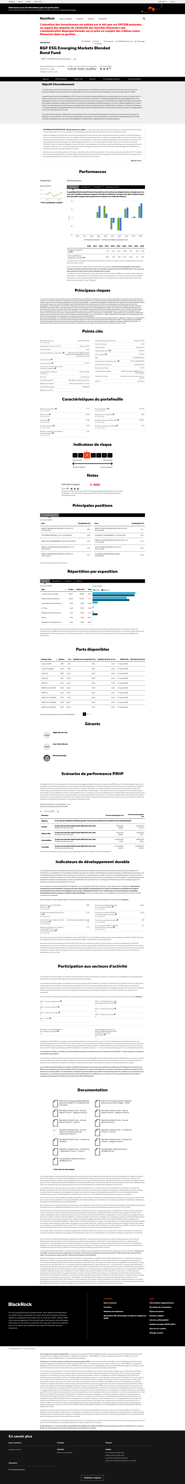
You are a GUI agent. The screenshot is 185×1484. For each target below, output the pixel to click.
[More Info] (110, 68)
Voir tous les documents (64, 1169)
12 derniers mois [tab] (111, 187)
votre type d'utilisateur (68, 10)
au (41, 811)
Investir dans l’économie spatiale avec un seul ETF (120, 1460)
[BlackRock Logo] (21, 1305)
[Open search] (144, 19)
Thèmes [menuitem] (91, 19)
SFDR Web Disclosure (125, 41)
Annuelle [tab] (84, 187)
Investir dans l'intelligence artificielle (116, 1458)
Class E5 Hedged (47, 668)
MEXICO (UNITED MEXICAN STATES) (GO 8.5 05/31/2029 (111, 529)
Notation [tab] (79, 581)
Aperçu (46, 79)
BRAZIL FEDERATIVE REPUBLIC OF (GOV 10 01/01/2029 (57, 529)
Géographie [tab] (56, 581)
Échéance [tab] (68, 581)
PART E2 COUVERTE (48, 707)
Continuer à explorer (92, 1478)
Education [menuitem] (103, 19)
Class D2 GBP (46, 664)
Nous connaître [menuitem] (66, 19)
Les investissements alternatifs (114, 1452)
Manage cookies (156, 1333)
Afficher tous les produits (64, 1452)
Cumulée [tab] (96, 187)
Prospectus (110, 41)
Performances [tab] (74, 181)
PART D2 (44, 693)
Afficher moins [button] (136, 161)
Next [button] (89, 714)
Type (43, 589)
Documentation (134, 79)
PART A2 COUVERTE (48, 688)
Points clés (78, 79)
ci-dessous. (125, 899)
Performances (61, 79)
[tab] (52, 192)
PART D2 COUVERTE (48, 697)
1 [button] (84, 714)
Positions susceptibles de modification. (54, 563)
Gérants (92, 79)
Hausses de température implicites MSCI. (82, 1255)
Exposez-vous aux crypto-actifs (114, 1455)
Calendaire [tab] (73, 187)
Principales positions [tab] (49, 515)
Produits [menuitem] (79, 19)
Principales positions (111, 79)
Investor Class (46, 659)
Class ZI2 (44, 673)
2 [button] (87, 714)
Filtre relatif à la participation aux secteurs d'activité (98, 1253)
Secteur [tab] (45, 581)
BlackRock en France (15, 1449)
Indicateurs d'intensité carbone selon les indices (64, 1253)
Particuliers (162, 1)
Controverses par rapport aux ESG (56, 1255)
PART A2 (44, 683)
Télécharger (141, 41)
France (172, 1)
